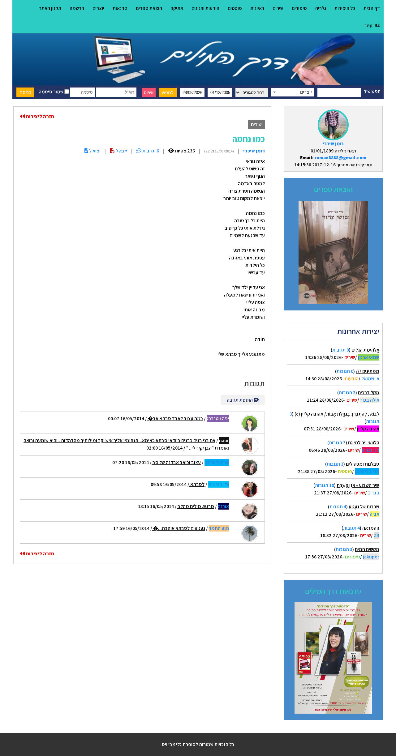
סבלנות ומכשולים (362, 464)
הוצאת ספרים (149, 8)
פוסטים (235, 8)
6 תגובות (150, 150)
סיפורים (299, 8)
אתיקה (176, 8)
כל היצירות (344, 8)
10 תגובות (324, 485)
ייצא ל (121, 150)
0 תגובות (340, 350)
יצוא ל (94, 150)
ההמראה (370, 528)
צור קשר (372, 25)
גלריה (320, 8)
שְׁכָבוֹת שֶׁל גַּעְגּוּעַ (364, 506)
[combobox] (292, 92)
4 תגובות (337, 506)
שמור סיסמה (51, 91)
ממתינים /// (367, 371)
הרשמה (77, 8)
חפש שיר (372, 91)
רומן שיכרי (333, 144)
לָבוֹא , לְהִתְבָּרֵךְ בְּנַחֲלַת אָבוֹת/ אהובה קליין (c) (337, 414)
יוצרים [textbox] (306, 92)
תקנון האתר (50, 8)
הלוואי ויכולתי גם (363, 442)
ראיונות (257, 8)
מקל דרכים (368, 392)
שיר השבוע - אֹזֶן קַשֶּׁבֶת (358, 485)
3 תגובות (347, 392)
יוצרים (98, 8)
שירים (278, 8)
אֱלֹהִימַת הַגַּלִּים (365, 350)
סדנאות (120, 8)
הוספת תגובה (240, 400)
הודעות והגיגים (205, 8)
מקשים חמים (367, 549)
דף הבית (372, 8)
